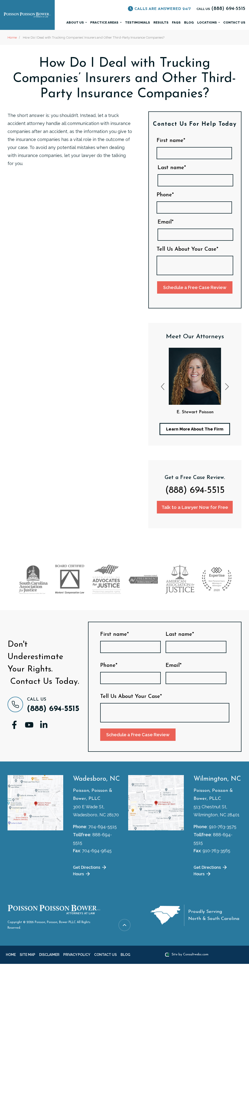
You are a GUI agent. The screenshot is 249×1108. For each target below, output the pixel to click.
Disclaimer (46, 954)
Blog (189, 22)
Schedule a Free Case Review (194, 287)
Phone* (165, 195)
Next (226, 386)
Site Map (26, 954)
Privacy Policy (71, 954)
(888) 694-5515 (195, 491)
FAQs (176, 22)
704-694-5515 (102, 826)
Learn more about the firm (194, 429)
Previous (162, 386)
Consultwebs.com (195, 954)
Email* (166, 222)
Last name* (172, 168)
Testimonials (137, 22)
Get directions (87, 867)
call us (220, 9)
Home (12, 37)
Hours (79, 873)
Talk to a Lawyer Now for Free (195, 507)
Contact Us (234, 22)
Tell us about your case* (187, 249)
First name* (171, 140)
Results (161, 22)
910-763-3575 (222, 826)
